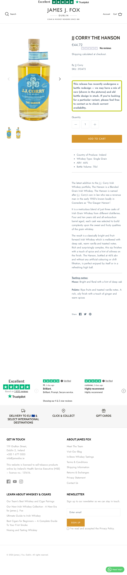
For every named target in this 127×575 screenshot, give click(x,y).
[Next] (60, 79)
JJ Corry (79, 65)
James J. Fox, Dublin (22, 554)
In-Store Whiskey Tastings (80, 457)
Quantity (76, 117)
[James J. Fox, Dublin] (63, 14)
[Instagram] (21, 481)
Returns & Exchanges (78, 472)
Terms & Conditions (77, 462)
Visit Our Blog (74, 451)
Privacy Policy (107, 528)
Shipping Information (78, 467)
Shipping (77, 54)
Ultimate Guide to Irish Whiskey (24, 516)
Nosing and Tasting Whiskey (22, 530)
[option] (34, 79)
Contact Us (72, 483)
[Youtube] (15, 481)
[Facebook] (8, 481)
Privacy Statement (76, 477)
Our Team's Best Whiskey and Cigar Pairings (30, 501)
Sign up (75, 522)
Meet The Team (75, 446)
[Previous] (8, 79)
